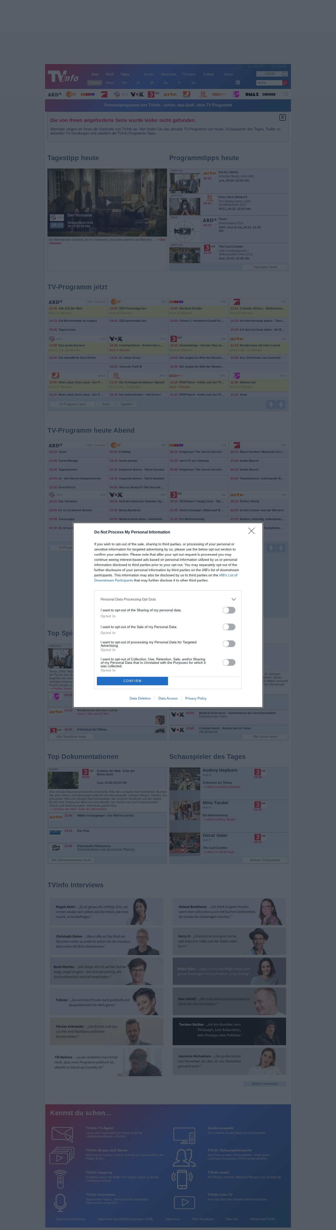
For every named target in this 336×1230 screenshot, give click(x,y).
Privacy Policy (196, 698)
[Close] (253, 532)
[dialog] (168, 615)
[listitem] (168, 599)
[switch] (229, 610)
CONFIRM (132, 681)
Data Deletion (140, 698)
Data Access (168, 698)
